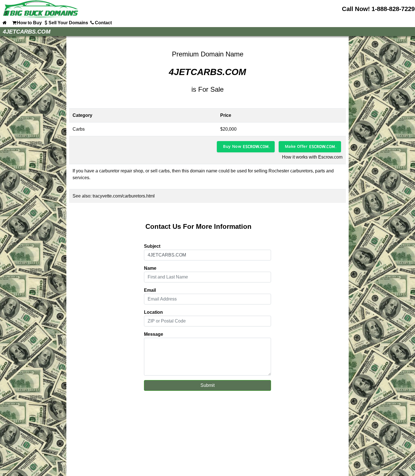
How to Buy (29, 22)
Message (153, 334)
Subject (152, 246)
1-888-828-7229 (393, 8)
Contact (103, 22)
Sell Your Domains (68, 22)
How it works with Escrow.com (312, 157)
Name (150, 268)
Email (150, 290)
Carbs (79, 129)
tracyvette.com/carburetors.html (124, 196)
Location (153, 312)
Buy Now (232, 146)
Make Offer (296, 146)
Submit (207, 385)
